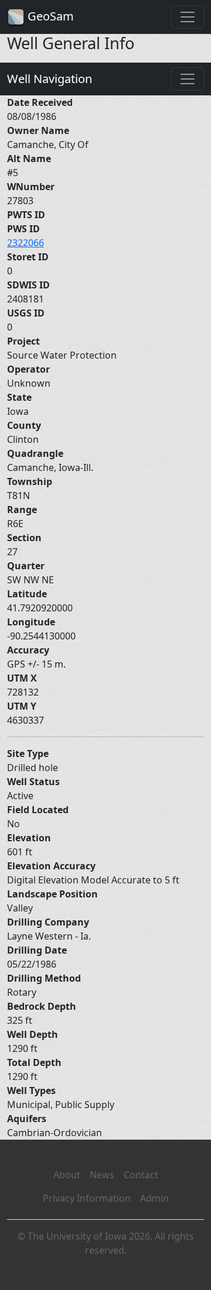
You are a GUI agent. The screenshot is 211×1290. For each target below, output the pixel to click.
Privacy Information (87, 1198)
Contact (141, 1174)
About (66, 1174)
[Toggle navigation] (187, 17)
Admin (154, 1198)
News (102, 1174)
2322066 (25, 242)
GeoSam (49, 16)
